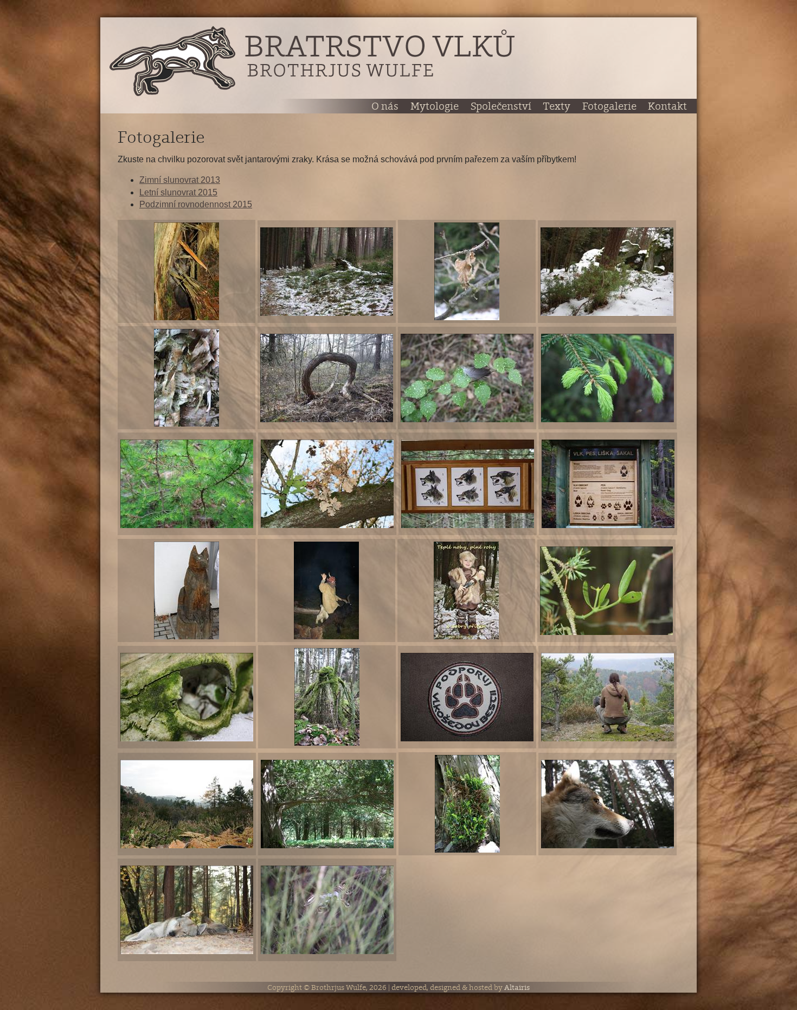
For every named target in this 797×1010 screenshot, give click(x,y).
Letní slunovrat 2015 (178, 192)
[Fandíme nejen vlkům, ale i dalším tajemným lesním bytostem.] (326, 590)
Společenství (501, 106)
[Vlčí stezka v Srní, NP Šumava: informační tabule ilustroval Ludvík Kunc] (467, 484)
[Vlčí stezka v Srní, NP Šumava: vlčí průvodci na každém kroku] (186, 590)
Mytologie (434, 106)
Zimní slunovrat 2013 (179, 180)
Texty (556, 106)
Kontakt (667, 106)
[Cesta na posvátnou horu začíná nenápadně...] (326, 271)
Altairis (517, 987)
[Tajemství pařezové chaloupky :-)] (186, 271)
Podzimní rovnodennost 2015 (195, 204)
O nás (384, 106)
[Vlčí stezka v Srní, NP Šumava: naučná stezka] (608, 484)
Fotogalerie (609, 106)
